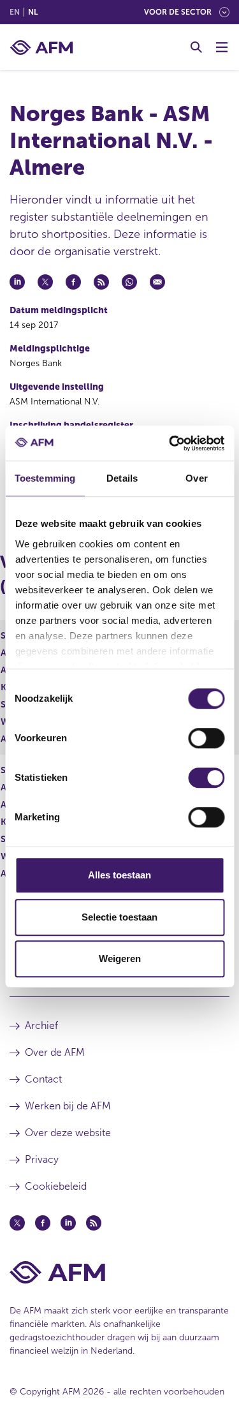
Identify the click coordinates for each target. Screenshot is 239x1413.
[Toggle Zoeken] (196, 47)
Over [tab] (196, 478)
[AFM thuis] (41, 47)
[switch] (206, 738)
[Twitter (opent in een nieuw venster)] (17, 1223)
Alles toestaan (119, 874)
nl (33, 12)
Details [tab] (122, 478)
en (15, 12)
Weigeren (120, 958)
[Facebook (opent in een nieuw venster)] (42, 1223)
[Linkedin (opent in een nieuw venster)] (68, 1223)
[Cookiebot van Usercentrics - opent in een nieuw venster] (170, 443)
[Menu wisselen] (221, 47)
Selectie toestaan (119, 917)
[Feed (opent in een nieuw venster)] (93, 1223)
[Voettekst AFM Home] (119, 1272)
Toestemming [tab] (45, 478)
